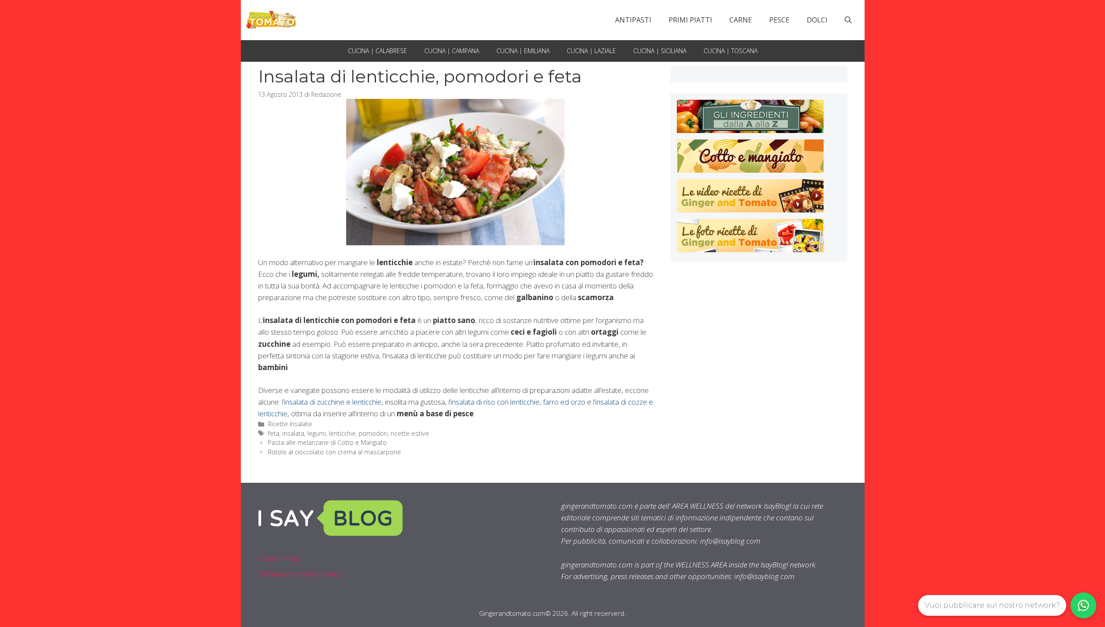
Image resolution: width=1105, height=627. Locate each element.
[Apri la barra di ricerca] (848, 20)
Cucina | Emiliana (522, 51)
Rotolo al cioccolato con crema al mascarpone (334, 452)
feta (273, 433)
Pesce (779, 20)
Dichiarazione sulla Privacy (299, 574)
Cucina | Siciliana (659, 51)
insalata (293, 433)
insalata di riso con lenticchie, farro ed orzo (518, 402)
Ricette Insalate (290, 424)
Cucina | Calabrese (377, 51)
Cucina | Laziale (591, 51)
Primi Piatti (690, 20)
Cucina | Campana (451, 51)
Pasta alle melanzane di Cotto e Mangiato (327, 442)
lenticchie (342, 433)
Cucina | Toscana (731, 51)
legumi (316, 433)
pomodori (373, 433)
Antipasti (633, 20)
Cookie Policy (279, 558)
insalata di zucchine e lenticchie (333, 402)
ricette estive (410, 433)
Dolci (817, 20)
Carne (740, 20)
